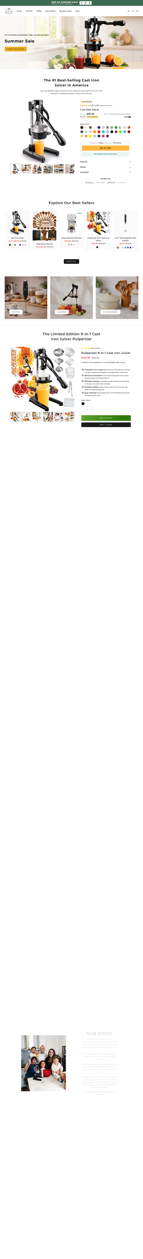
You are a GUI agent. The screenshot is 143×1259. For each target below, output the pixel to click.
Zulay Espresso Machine (71, 238)
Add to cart (106, 418)
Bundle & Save (66, 11)
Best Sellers (51, 11)
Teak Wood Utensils (44, 244)
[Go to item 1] (15, 169)
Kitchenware (110, 312)
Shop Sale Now (15, 49)
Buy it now (106, 425)
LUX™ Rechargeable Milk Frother (125, 239)
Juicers (62, 312)
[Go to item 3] (37, 169)
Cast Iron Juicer (89, 109)
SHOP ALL (71, 261)
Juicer (19, 11)
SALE (77, 11)
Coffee (39, 11)
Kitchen (29, 11)
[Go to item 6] (70, 169)
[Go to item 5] (59, 169)
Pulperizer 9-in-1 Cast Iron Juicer (98, 239)
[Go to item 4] (48, 169)
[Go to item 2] (26, 169)
